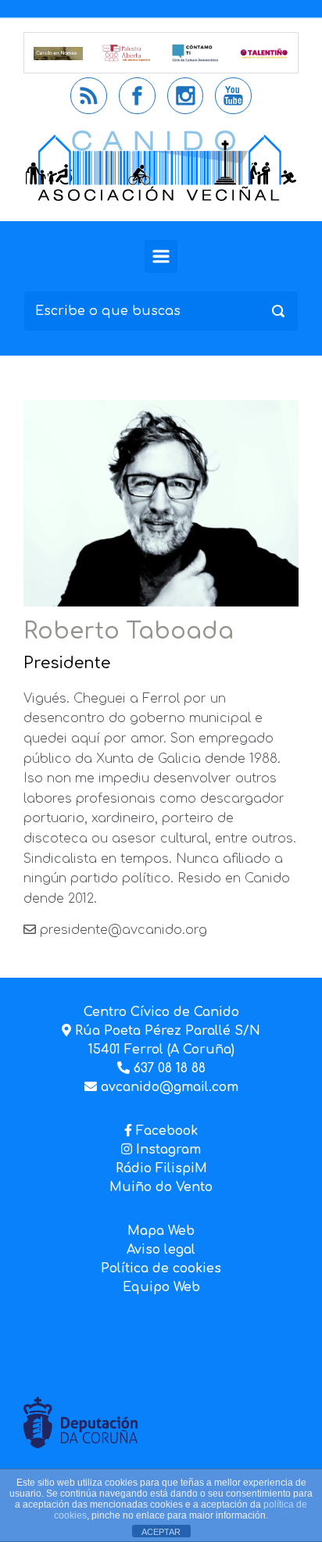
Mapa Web (161, 1231)
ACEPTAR (161, 1532)
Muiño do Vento (161, 1187)
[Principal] (161, 256)
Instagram (166, 1150)
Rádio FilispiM (161, 1168)
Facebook (167, 1131)
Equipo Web (161, 1287)
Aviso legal (161, 1250)
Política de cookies (161, 1268)
